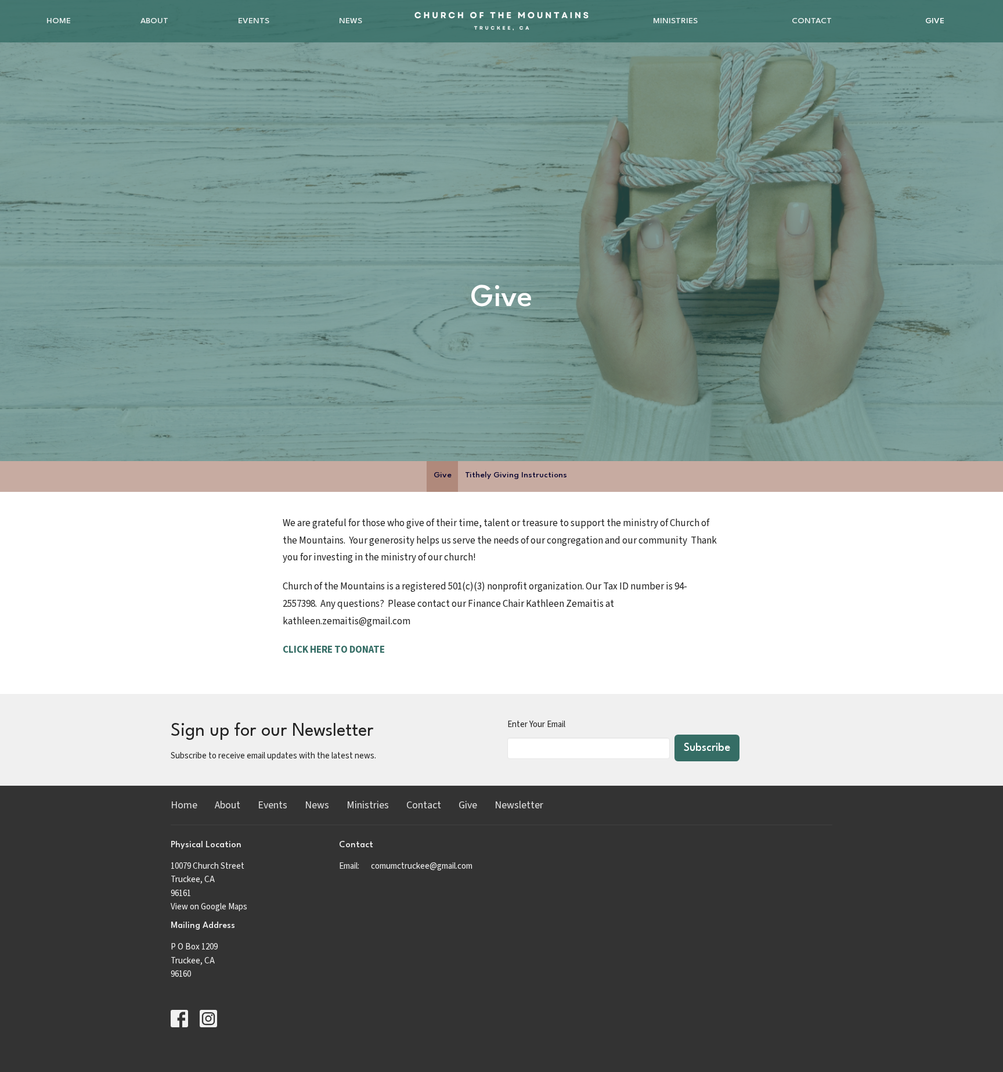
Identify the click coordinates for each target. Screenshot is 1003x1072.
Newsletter (519, 805)
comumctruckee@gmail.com (421, 866)
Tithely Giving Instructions (516, 475)
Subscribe (707, 748)
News (350, 21)
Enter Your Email (536, 724)
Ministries (675, 21)
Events (253, 21)
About (154, 21)
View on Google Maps (209, 907)
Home (58, 21)
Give (934, 21)
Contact (812, 21)
